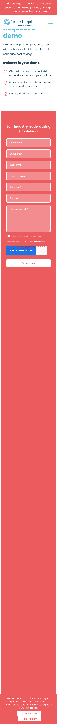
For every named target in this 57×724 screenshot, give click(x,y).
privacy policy (39, 241)
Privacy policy (29, 718)
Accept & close (29, 713)
